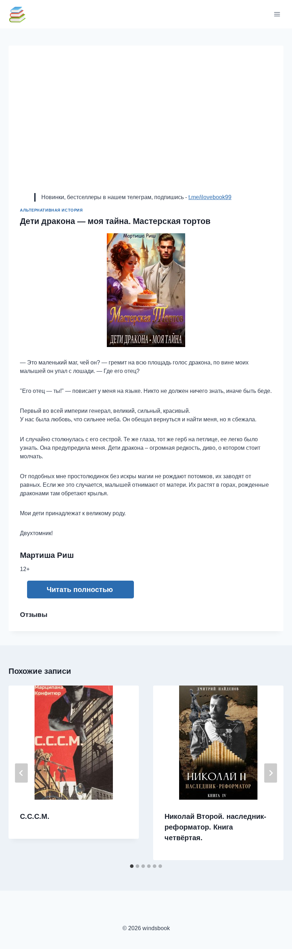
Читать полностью (80, 589)
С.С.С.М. (34, 816)
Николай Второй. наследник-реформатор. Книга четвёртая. (215, 827)
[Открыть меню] (276, 14)
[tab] (132, 866)
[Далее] (270, 773)
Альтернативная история (51, 210)
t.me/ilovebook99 (209, 197)
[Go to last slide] (21, 773)
